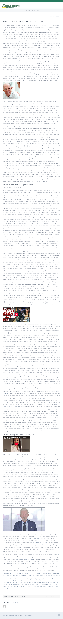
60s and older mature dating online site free (49, 399)
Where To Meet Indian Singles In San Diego (34, 582)
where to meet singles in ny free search (40, 542)
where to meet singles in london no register (50, 105)
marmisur (5, 590)
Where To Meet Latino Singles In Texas (16, 582)
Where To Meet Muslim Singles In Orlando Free (47, 575)
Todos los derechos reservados (8, 615)
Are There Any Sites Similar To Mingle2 (30, 573)
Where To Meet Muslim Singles (37, 588)
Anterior (52, 16)
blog (12, 590)
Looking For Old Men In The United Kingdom (12, 573)
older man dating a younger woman (19, 557)
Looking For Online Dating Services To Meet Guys (32, 580)
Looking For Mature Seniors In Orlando (47, 573)
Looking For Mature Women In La (46, 577)
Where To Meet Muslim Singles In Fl (21, 584)
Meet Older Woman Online (15, 580)
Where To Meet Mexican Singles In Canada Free (26, 575)
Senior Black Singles (48, 582)
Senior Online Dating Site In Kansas (37, 584)
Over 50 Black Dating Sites (15, 586)
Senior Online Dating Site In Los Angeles (30, 586)
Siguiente (57, 16)
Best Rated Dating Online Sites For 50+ (18, 579)
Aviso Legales (29, 615)
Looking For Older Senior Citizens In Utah (30, 577)
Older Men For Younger (26, 588)
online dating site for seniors (43, 544)
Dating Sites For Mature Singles (47, 579)
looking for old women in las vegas (34, 538)
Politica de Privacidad (16, 615)
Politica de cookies (24, 615)
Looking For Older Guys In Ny (33, 579)
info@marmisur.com (13, 1)
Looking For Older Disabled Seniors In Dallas (48, 586)
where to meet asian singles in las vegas (24, 559)
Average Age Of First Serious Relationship (12, 588)
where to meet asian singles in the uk (47, 478)
